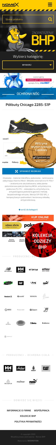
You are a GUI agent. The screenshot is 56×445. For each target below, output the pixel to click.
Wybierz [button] (27, 65)
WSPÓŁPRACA (41, 410)
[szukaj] (50, 19)
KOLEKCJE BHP (28, 415)
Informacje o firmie (19, 410)
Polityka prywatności (28, 421)
